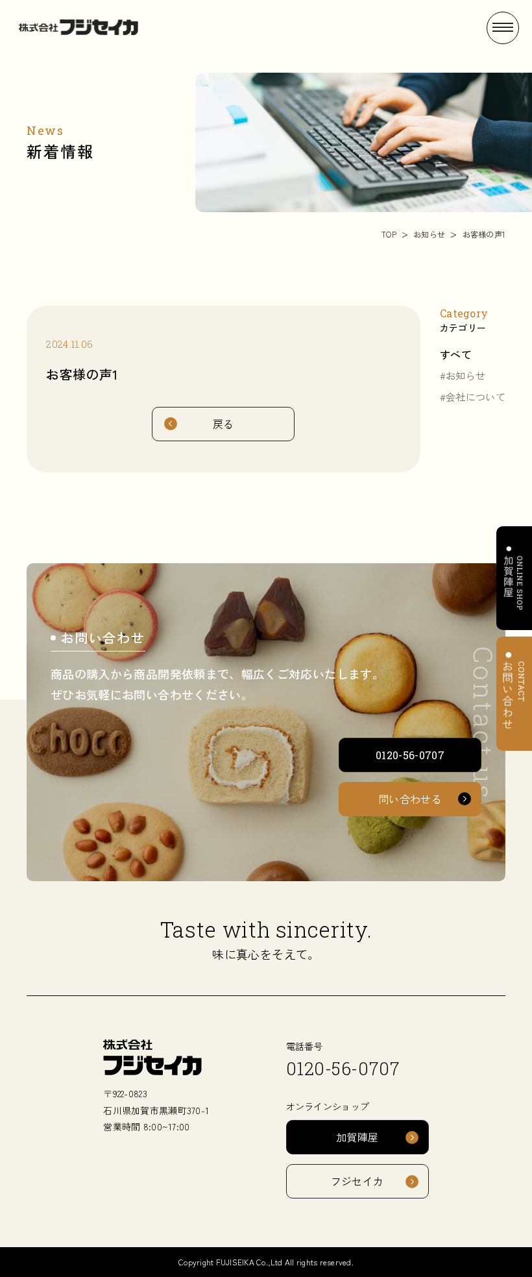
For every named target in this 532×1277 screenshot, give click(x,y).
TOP (388, 233)
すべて (456, 354)
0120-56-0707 (343, 1068)
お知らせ (429, 233)
